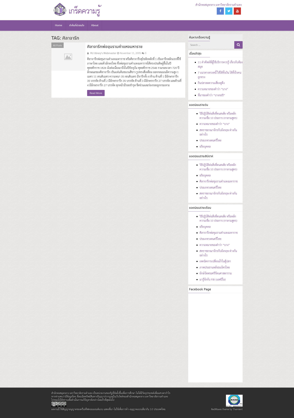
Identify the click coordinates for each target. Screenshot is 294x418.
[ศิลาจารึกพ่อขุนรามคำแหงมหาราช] (68, 56)
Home (58, 25)
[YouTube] (237, 11)
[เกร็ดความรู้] (76, 16)
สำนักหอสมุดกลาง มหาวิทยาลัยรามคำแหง (218, 4)
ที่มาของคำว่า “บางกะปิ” (211, 95)
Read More (96, 93)
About (95, 25)
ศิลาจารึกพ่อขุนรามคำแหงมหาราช (115, 46)
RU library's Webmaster (103, 53)
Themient (238, 409)
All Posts (57, 45)
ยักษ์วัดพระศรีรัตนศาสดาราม (216, 273)
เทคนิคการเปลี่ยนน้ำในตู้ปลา (215, 261)
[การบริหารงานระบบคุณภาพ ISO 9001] (234, 405)
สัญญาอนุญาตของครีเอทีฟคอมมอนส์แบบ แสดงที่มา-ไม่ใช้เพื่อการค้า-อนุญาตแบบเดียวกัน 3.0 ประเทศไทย (113, 409)
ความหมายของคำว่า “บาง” (213, 89)
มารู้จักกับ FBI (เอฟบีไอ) (213, 279)
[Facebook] (220, 11)
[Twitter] (228, 11)
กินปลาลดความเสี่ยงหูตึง (211, 83)
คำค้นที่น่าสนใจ (76, 25)
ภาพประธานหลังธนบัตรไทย (215, 267)
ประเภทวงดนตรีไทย (210, 140)
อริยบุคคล (205, 146)
